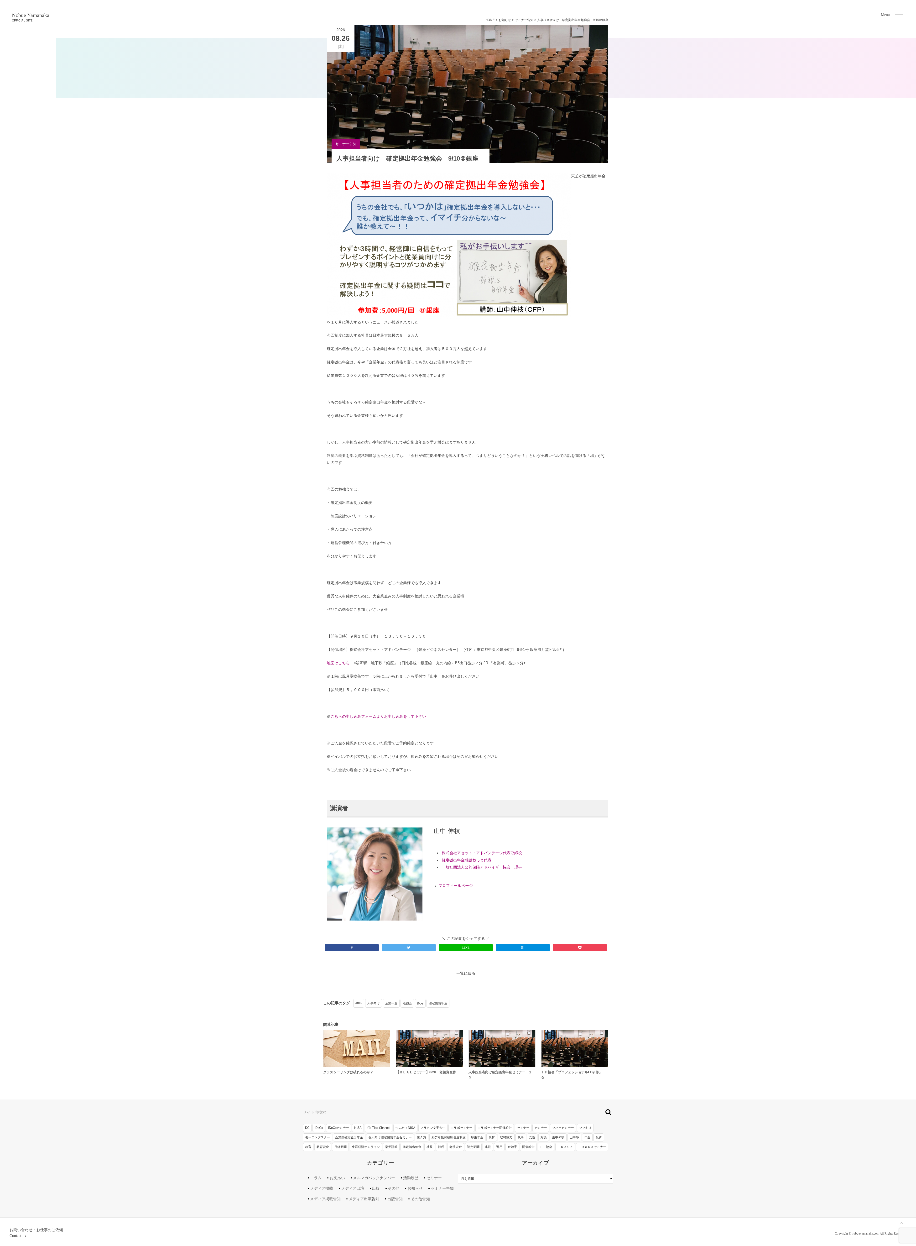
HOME (490, 20)
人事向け (373, 1003)
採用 (420, 1003)
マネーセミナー (563, 1128)
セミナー (523, 1128)
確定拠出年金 (438, 1003)
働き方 (421, 1137)
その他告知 (420, 1199)
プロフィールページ (455, 886)
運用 (499, 1147)
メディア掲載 (321, 1188)
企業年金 (391, 1003)
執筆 (521, 1137)
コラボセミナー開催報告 (495, 1128)
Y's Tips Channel (378, 1128)
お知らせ (505, 20)
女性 (532, 1137)
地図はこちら (338, 663)
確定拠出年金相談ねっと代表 (466, 860)
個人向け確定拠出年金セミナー (390, 1137)
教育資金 (323, 1147)
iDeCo (319, 1128)
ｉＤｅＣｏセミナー (592, 1147)
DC (307, 1128)
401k (358, 1003)
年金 (587, 1137)
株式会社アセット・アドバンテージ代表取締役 (482, 853)
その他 (393, 1188)
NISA (358, 1128)
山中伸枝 (558, 1137)
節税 (441, 1147)
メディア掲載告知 (325, 1199)
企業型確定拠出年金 (349, 1137)
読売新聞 (473, 1147)
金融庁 (512, 1147)
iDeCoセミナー (338, 1128)
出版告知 (395, 1199)
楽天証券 (391, 1147)
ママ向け (585, 1128)
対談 (544, 1137)
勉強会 (407, 1003)
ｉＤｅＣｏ (565, 1147)
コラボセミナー (461, 1128)
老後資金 (455, 1147)
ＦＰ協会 (546, 1147)
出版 (376, 1188)
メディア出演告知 (364, 1199)
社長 (430, 1147)
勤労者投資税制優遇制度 (449, 1137)
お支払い (337, 1178)
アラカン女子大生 (433, 1128)
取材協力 (506, 1137)
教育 (308, 1147)
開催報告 (528, 1147)
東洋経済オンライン (366, 1147)
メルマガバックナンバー (374, 1178)
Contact (15, 1236)
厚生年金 (477, 1137)
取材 (492, 1137)
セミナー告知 (524, 20)
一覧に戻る (465, 973)
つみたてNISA (405, 1128)
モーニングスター (317, 1137)
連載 (488, 1147)
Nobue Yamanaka (30, 17)
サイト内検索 (314, 1112)
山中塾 (574, 1137)
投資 (599, 1137)
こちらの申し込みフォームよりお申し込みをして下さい (378, 716)
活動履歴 (410, 1178)
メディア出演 (352, 1188)
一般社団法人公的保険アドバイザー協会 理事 (482, 867)
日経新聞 (340, 1147)
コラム (316, 1178)
